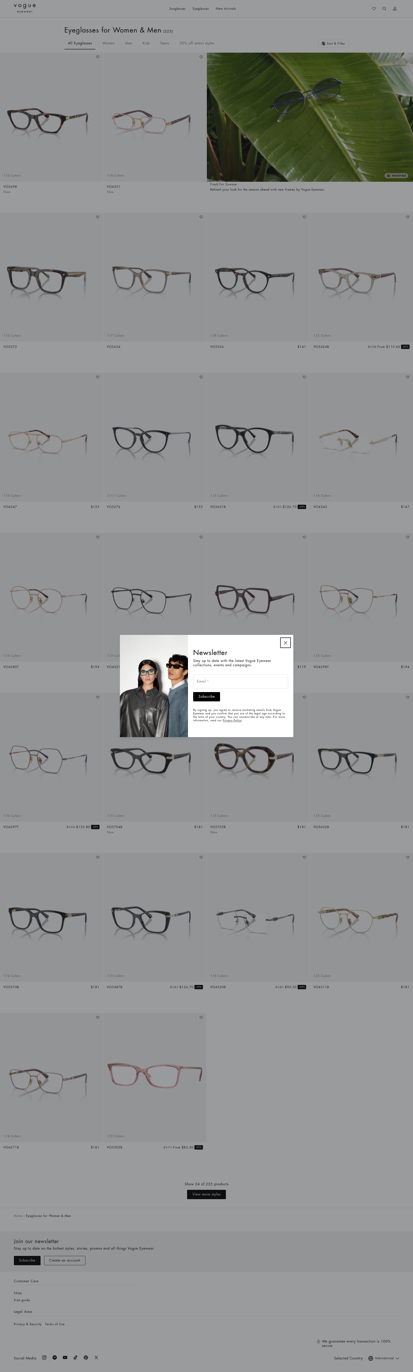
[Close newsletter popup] (285, 642)
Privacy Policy (232, 720)
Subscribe (207, 696)
